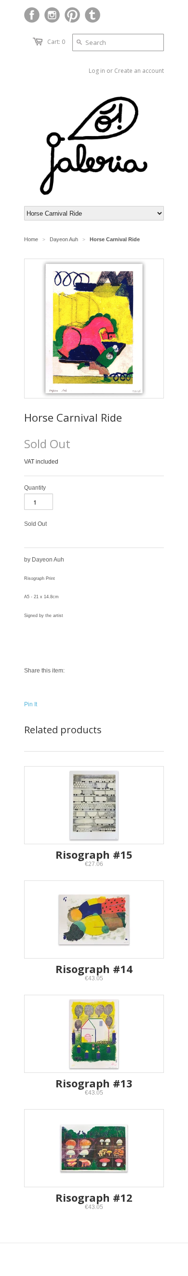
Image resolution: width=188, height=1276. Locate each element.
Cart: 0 (56, 42)
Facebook (32, 15)
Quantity (35, 487)
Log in (97, 71)
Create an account (139, 71)
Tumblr (92, 15)
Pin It (30, 704)
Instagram (52, 15)
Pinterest (72, 15)
